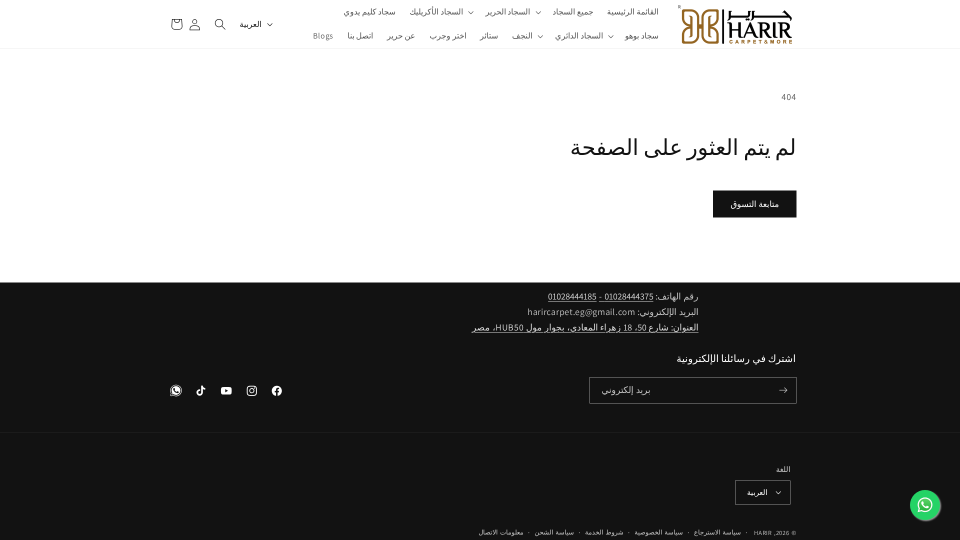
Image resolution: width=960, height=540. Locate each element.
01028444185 (572, 296)
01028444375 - (626, 296)
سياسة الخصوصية (658, 532)
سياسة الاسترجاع (717, 532)
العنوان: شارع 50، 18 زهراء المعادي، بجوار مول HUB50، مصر (585, 327)
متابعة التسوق (754, 204)
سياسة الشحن (554, 532)
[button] (512, 12)
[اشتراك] (783, 390)
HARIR (763, 532)
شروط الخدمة (604, 532)
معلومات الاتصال (501, 532)
